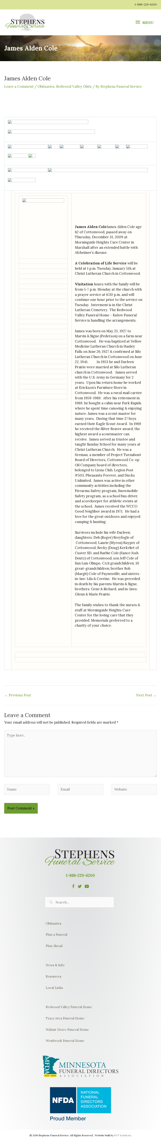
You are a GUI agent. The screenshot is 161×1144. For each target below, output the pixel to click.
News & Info (55, 965)
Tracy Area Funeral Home (65, 1018)
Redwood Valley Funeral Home (69, 1007)
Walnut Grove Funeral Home (67, 1030)
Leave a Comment (19, 86)
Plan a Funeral (56, 935)
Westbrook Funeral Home (65, 1041)
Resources (53, 976)
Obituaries (46, 86)
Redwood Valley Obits (74, 86)
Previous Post (18, 695)
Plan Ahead (54, 946)
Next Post (146, 695)
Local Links (54, 988)
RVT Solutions (122, 1135)
